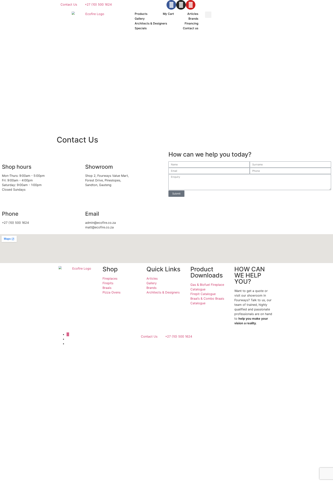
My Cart (168, 14)
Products (141, 14)
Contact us (190, 28)
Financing (191, 23)
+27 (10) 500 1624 (98, 4)
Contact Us (69, 4)
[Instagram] (181, 5)
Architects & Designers (151, 23)
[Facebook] (171, 5)
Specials (141, 28)
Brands (193, 18)
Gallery (140, 18)
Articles (192, 14)
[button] (208, 15)
